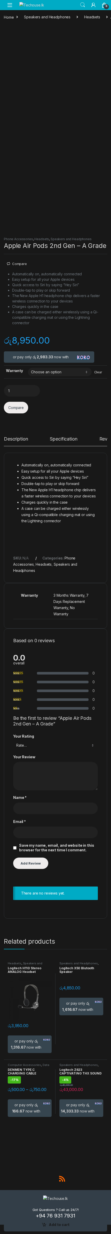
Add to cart (59, 1224)
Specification (63, 439)
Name (20, 797)
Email (19, 821)
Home (9, 17)
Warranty (14, 370)
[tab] (16, 441)
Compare (19, 264)
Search (82, 5)
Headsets (92, 17)
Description (16, 439)
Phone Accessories (18, 239)
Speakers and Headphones (47, 17)
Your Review (24, 757)
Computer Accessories (24, 1065)
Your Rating (23, 736)
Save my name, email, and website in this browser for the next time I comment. (56, 847)
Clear (98, 372)
